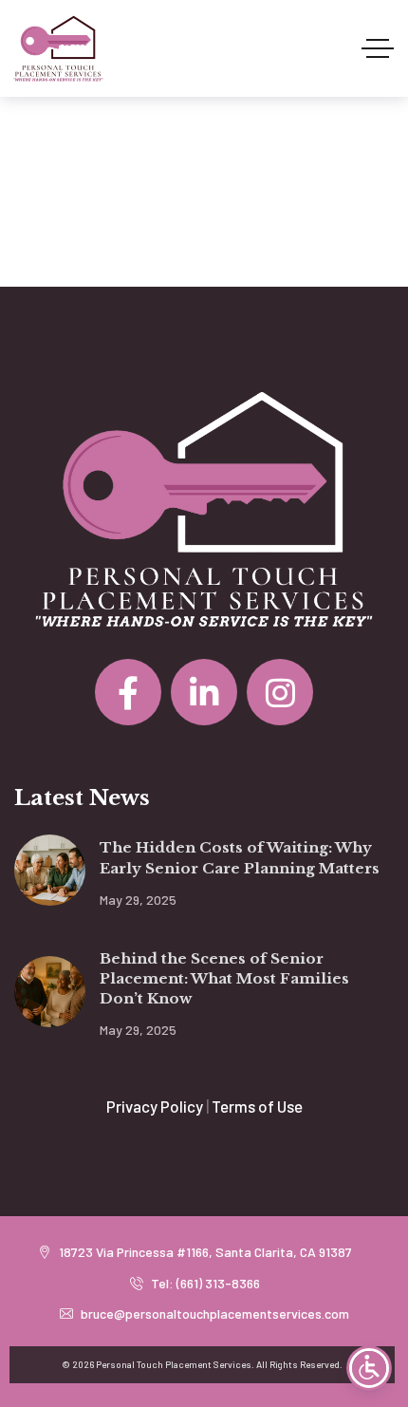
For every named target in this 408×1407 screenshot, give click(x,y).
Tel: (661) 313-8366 (204, 1283)
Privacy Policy (154, 1106)
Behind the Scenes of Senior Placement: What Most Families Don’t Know (224, 978)
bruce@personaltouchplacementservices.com (213, 1313)
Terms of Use (257, 1106)
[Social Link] (128, 692)
